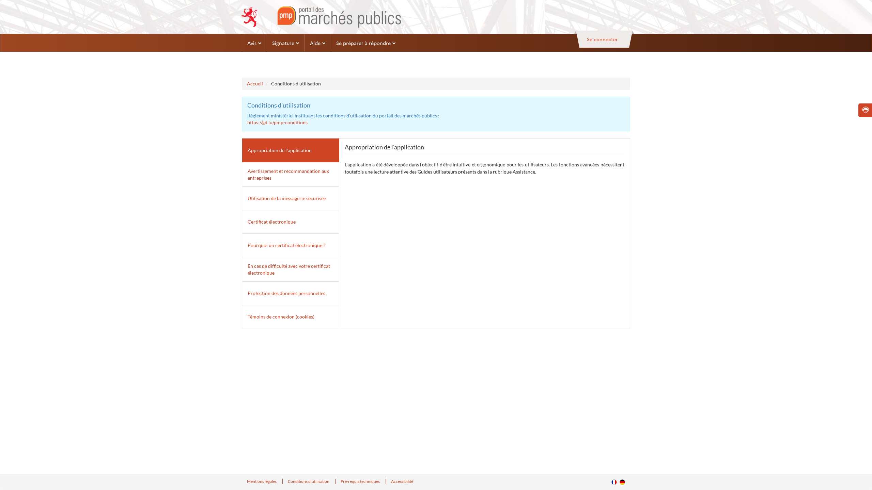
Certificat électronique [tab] (272, 222)
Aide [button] (315, 42)
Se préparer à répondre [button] (363, 42)
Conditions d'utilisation (309, 481)
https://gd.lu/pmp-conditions (277, 122)
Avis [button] (251, 42)
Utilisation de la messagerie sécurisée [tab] (287, 198)
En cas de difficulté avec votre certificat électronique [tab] (289, 269)
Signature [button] (283, 42)
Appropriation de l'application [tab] (280, 150)
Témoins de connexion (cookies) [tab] (281, 317)
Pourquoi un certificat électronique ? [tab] (286, 245)
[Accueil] (321, 17)
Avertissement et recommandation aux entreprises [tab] (288, 174)
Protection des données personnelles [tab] (286, 293)
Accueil (255, 83)
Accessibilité (402, 481)
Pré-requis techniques (360, 481)
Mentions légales (262, 481)
